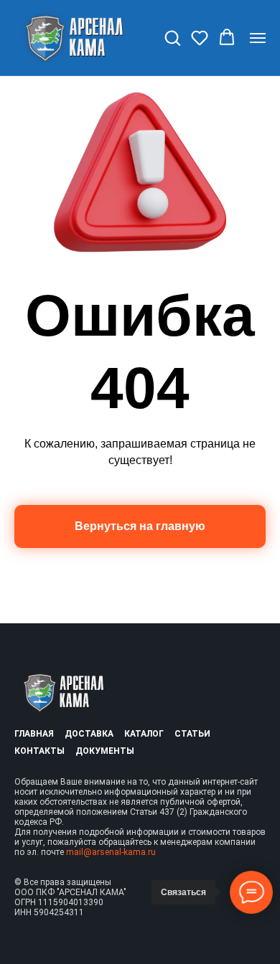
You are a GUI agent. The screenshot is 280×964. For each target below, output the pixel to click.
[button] (172, 37)
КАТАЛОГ (144, 734)
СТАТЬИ (192, 734)
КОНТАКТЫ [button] (39, 751)
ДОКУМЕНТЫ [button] (104, 751)
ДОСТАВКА (89, 734)
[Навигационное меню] (258, 38)
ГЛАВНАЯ (34, 734)
